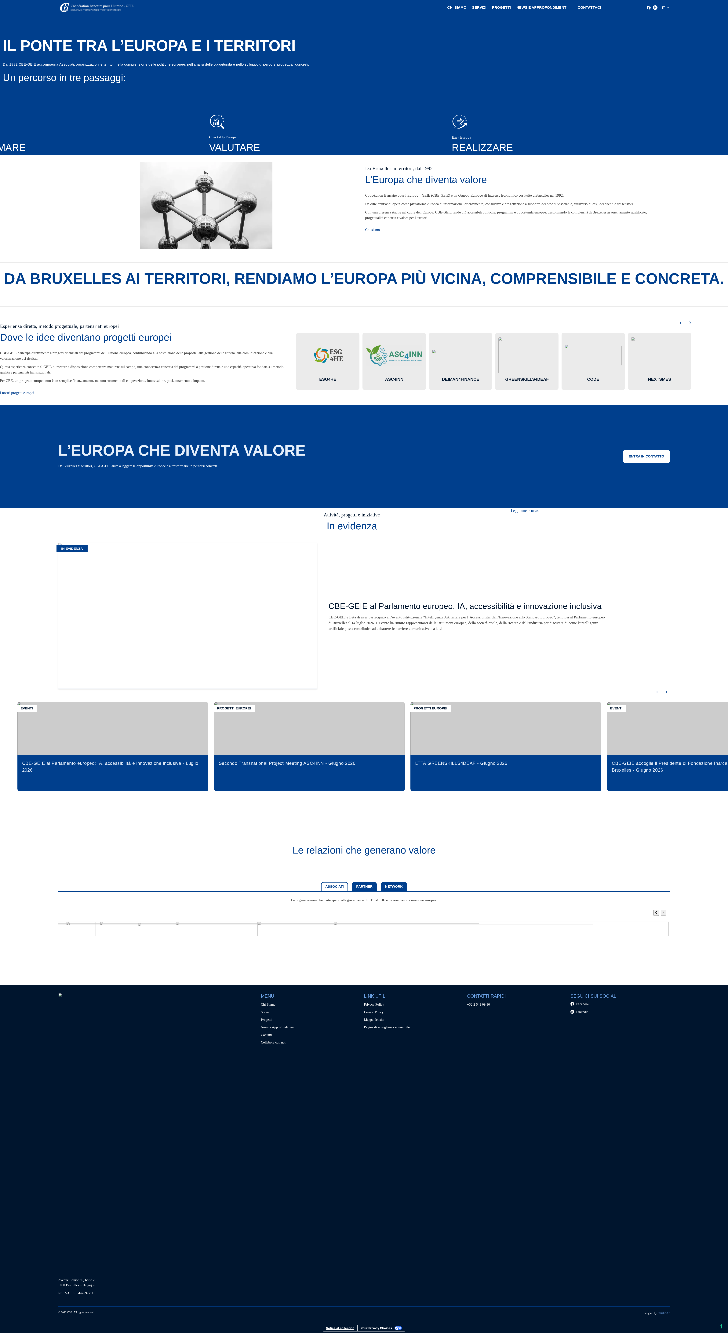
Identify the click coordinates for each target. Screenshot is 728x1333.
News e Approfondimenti (278, 1027)
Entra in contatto (646, 456)
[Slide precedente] (680, 323)
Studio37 (663, 1313)
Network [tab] (394, 886)
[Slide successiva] (690, 323)
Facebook (582, 1004)
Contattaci (589, 7)
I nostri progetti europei (17, 393)
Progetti (501, 7)
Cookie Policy (374, 1012)
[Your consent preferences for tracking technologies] (721, 1326)
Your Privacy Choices (376, 1328)
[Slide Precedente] (656, 913)
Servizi (479, 7)
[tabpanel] (364, 923)
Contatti (266, 1035)
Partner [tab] (364, 886)
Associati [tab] (334, 886)
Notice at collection (340, 1328)
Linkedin (582, 1012)
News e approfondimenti (541, 7)
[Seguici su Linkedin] (655, 7)
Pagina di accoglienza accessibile (387, 1027)
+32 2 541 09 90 (478, 1004)
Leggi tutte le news (524, 511)
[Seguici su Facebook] (649, 8)
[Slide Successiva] (663, 913)
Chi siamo (372, 230)
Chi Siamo (456, 7)
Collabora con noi (273, 1042)
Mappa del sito (374, 1020)
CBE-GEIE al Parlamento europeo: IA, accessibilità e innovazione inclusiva (465, 606)
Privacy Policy (374, 1004)
